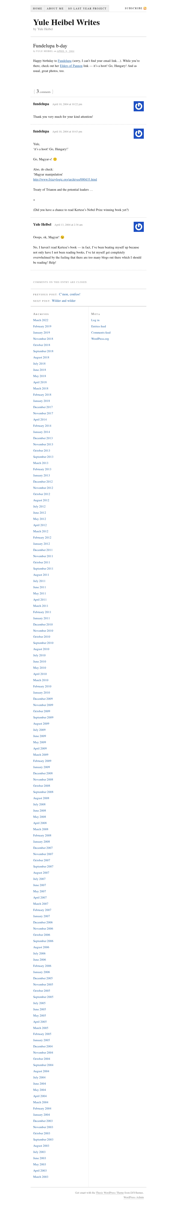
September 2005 (43, 997)
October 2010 (41, 636)
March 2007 (40, 904)
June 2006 (39, 959)
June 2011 (39, 587)
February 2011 (42, 612)
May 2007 (39, 891)
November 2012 (43, 488)
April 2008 (40, 823)
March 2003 (40, 1177)
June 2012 (39, 512)
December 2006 (43, 922)
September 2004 (43, 1065)
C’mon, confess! (69, 294)
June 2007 (39, 885)
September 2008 (43, 792)
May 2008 (39, 817)
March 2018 (40, 388)
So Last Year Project (87, 8)
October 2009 (41, 711)
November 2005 (43, 984)
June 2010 (39, 661)
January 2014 (41, 432)
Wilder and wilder (64, 300)
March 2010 (40, 680)
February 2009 (42, 761)
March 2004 (40, 1102)
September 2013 (43, 457)
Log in (95, 320)
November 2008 (43, 779)
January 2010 (41, 692)
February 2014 (42, 425)
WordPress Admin (134, 1197)
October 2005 (41, 990)
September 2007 (43, 866)
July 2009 (39, 730)
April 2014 (40, 419)
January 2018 (41, 401)
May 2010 (39, 667)
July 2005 (39, 1003)
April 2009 (40, 748)
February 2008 (42, 835)
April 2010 (40, 674)
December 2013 (43, 438)
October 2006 (41, 935)
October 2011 (41, 562)
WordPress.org (100, 339)
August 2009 (41, 723)
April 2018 (40, 382)
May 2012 (39, 519)
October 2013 (41, 450)
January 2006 (41, 972)
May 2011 (39, 593)
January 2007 (41, 916)
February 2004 (42, 1108)
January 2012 (41, 544)
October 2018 (41, 345)
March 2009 (40, 754)
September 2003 (43, 1139)
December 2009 (43, 699)
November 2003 (43, 1127)
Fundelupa (64, 60)
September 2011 (43, 568)
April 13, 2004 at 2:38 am (68, 224)
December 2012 (43, 481)
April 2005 (40, 1022)
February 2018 (42, 394)
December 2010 (43, 624)
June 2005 (39, 1009)
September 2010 (43, 643)
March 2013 (40, 463)
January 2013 (41, 475)
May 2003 (39, 1164)
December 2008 (43, 773)
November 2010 (43, 630)
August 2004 (41, 1071)
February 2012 (42, 537)
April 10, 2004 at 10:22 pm (67, 104)
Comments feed (101, 332)
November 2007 (43, 854)
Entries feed (98, 326)
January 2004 (41, 1114)
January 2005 (41, 1040)
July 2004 (39, 1077)
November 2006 (43, 928)
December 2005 (43, 978)
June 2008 (39, 810)
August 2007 (41, 872)
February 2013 (42, 469)
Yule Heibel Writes (66, 22)
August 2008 (41, 798)
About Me (55, 8)
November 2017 (43, 413)
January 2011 (41, 618)
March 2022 (40, 320)
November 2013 (43, 444)
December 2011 (43, 550)
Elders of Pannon (71, 65)
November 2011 (43, 556)
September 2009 (43, 717)
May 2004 (39, 1090)
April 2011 (40, 599)
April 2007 (40, 897)
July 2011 (39, 581)
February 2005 (42, 1034)
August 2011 (41, 575)
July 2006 (39, 953)
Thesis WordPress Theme (110, 1192)
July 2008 (39, 804)
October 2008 (41, 786)
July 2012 (39, 506)
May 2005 (39, 1015)
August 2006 (41, 947)
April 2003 (40, 1170)
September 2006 (43, 941)
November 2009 (43, 705)
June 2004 (39, 1083)
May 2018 (39, 376)
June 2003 (39, 1158)
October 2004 (41, 1059)
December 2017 (43, 407)
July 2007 (39, 879)
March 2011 (40, 606)
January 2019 (41, 332)
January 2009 (41, 767)
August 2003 (41, 1146)
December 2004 (43, 1046)
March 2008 (40, 829)
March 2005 (40, 1028)
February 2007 (42, 910)
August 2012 (41, 500)
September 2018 (43, 351)
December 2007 (43, 848)
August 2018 (41, 357)
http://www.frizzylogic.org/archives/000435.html (65, 179)
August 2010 (41, 649)
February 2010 (42, 686)
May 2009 (39, 742)
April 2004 (40, 1096)
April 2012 (40, 525)
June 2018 (39, 370)
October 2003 (41, 1133)
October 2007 (41, 860)
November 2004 (43, 1052)
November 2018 (43, 339)
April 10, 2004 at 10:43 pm (67, 131)
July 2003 (39, 1152)
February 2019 (42, 326)
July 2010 (39, 655)
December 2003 (43, 1121)
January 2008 (41, 841)
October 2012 (41, 494)
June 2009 (39, 736)
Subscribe (134, 8)
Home (37, 8)
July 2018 (39, 363)
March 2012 (40, 531)
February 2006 (42, 966)
